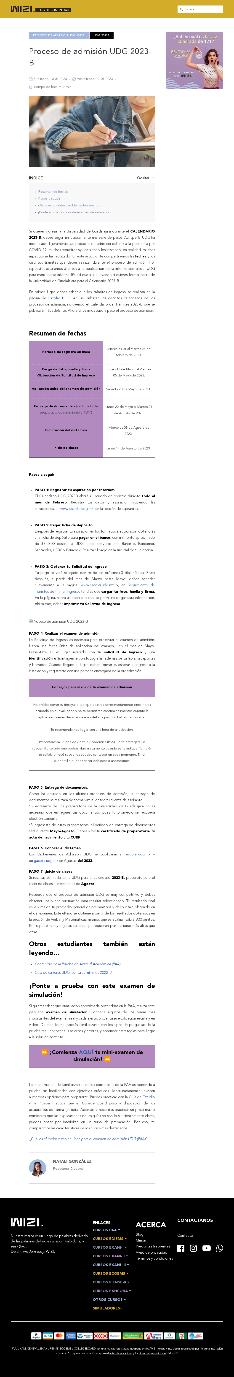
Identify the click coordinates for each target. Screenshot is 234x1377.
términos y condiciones (152, 1353)
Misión (141, 1240)
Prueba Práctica (51, 1103)
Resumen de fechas (53, 192)
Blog (140, 1234)
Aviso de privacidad (151, 1253)
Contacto (185, 1236)
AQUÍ (87, 1052)
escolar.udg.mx (138, 854)
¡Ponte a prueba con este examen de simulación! (74, 212)
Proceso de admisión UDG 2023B (59, 35)
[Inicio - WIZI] (27, 1222)
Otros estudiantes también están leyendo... (70, 205)
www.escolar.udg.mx (76, 509)
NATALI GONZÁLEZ (72, 1162)
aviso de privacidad (120, 1353)
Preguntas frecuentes (153, 1246)
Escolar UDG (59, 298)
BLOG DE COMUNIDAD (53, 10)
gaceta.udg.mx (46, 861)
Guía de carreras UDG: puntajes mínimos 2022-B (73, 973)
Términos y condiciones (154, 1259)
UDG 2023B (101, 35)
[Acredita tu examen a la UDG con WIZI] (194, 87)
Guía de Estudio (142, 1097)
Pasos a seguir (49, 198)
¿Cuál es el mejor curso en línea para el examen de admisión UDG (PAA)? (88, 1139)
